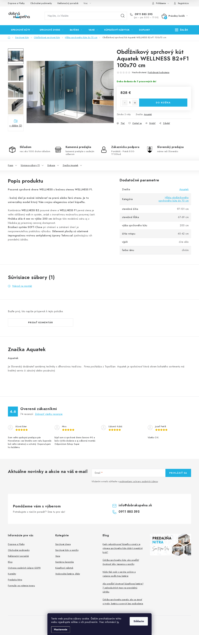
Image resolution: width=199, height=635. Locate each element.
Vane (57, 556)
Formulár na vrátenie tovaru (21, 585)
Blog (10, 562)
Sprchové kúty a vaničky (67, 550)
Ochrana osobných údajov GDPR (24, 567)
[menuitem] (22, 30)
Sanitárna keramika (64, 562)
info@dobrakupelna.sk (135, 505)
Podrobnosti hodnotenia (158, 72)
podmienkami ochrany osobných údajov (138, 481)
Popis (10, 165)
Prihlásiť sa (178, 472)
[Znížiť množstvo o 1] (124, 103)
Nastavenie (60, 629)
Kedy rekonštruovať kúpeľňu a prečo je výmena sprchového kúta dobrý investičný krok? (123, 548)
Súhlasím (139, 621)
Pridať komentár (40, 322)
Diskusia (51, 165)
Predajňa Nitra (15, 579)
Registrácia (183, 3)
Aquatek (148, 114)
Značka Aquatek (70, 165)
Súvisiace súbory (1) (30, 165)
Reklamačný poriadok (68, 3)
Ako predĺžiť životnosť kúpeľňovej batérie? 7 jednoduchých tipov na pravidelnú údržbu (123, 587)
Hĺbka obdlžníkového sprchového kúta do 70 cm (174, 199)
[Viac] (181, 30)
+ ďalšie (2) (15, 125)
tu (118, 622)
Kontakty (12, 573)
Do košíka (163, 102)
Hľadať (122, 16)
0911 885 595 (143, 14)
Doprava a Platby (16, 3)
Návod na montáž (22, 286)
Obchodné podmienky (41, 3)
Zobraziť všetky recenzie (49, 414)
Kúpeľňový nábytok (64, 567)
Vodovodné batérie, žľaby (67, 573)
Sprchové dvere (63, 544)
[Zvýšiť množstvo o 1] (135, 103)
